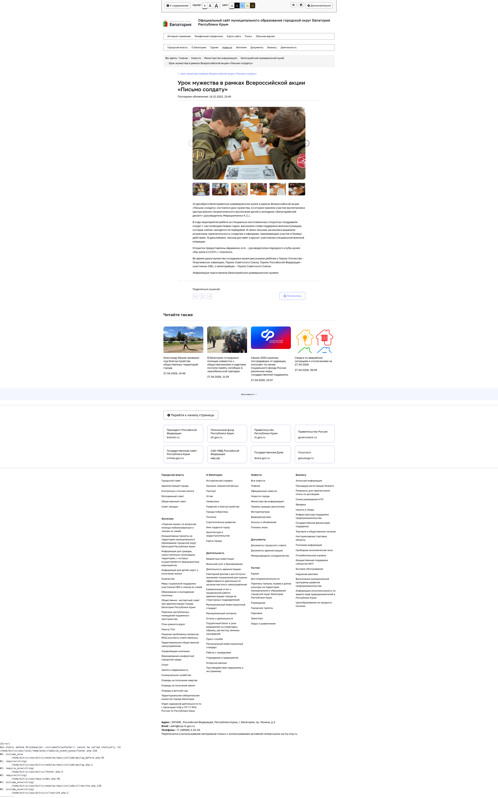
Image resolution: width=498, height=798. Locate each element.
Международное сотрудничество (270, 555)
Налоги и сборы (305, 509)
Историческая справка (219, 480)
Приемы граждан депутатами (268, 506)
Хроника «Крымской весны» (222, 485)
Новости (196, 58)
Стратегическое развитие (221, 522)
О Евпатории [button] (199, 47)
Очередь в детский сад (174, 690)
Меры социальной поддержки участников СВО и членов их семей (181, 585)
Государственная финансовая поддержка (313, 524)
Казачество (168, 578)
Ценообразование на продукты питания (314, 604)
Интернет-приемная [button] (179, 36)
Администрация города (174, 485)
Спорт (164, 664)
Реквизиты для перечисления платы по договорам (313, 492)
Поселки (211, 517)
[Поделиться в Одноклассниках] (202, 297)
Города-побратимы (217, 511)
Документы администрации (267, 550)
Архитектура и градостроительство (218, 534)
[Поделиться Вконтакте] (195, 297)
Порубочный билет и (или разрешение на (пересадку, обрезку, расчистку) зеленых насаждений (223, 628)
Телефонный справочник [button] (208, 36)
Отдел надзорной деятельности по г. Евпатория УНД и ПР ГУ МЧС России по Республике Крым (181, 707)
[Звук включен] (294, 5)
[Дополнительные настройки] (301, 5)
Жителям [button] (241, 47)
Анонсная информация (309, 480)
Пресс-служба (214, 639)
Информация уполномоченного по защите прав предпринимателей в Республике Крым (316, 594)
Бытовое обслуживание (309, 568)
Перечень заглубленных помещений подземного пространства (175, 615)
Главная (183, 58)
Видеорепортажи (261, 517)
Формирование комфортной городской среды (177, 658)
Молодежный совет (172, 496)
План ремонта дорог (173, 624)
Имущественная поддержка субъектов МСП (312, 562)
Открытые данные (216, 662)
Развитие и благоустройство (222, 506)
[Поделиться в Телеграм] (209, 297)
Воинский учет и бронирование (224, 564)
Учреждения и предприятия (222, 657)
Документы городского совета (268, 545)
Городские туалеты (262, 608)
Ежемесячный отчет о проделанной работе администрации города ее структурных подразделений (223, 594)
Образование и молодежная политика (177, 593)
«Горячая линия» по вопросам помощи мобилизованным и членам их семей (178, 528)
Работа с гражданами (218, 652)
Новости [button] (227, 47)
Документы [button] (256, 47)
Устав (209, 496)
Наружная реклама (307, 574)
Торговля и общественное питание (316, 531)
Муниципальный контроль (221, 613)
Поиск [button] (248, 36)
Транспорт (257, 618)
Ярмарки (301, 504)
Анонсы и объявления (263, 522)
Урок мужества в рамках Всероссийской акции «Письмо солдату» (211, 63)
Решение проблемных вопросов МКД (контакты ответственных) (180, 636)
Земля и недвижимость (174, 669)
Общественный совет (173, 501)
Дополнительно (320, 5)
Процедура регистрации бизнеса (315, 485)
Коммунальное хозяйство (176, 675)
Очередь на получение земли (178, 685)
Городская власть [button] (177, 47)
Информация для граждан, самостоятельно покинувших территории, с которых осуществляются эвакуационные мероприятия (180, 558)
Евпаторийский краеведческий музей (262, 58)
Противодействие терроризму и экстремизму (224, 669)
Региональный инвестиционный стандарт (224, 645)
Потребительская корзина (311, 555)
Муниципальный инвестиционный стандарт (225, 606)
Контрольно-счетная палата (177, 491)
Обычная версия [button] (265, 36)
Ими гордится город (218, 527)
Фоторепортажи (260, 511)
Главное (255, 485)
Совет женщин (169, 506)
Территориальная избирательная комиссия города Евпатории (180, 697)
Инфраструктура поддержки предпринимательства (312, 516)
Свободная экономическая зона (314, 550)
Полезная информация (309, 545)
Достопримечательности (265, 578)
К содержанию (179, 5)
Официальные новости (264, 491)
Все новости (247, 394)
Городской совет (171, 480)
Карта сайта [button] (234, 36)
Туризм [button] (214, 47)
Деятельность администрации (223, 569)
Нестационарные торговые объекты (311, 538)
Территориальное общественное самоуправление (180, 644)
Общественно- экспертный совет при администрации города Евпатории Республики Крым (180, 604)
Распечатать (294, 295)
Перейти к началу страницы (192, 415)
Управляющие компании (175, 651)
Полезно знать (259, 527)
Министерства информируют (220, 58)
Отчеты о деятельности (219, 618)
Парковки (256, 613)
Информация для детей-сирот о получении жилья (179, 572)
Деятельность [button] (288, 47)
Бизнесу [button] (272, 47)
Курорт (255, 573)
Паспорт (211, 491)
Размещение (258, 602)
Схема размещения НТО (309, 499)
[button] (306, 143)
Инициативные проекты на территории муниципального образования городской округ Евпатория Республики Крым (178, 541)
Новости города (260, 496)
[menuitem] (178, 36)
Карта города (214, 540)
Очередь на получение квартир (179, 680)
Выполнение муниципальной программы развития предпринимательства (312, 582)
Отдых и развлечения (263, 623)
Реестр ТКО (168, 629)
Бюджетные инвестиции (220, 558)
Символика (212, 501)
